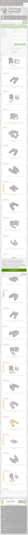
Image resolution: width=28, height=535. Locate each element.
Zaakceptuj (14, 270)
